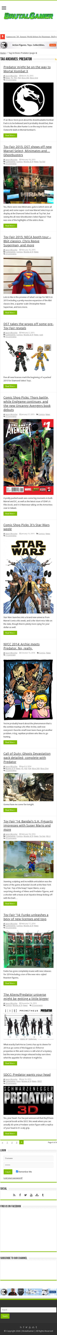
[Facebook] (19, 1195)
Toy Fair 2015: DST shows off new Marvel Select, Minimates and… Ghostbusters (27, 151)
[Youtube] (31, 1195)
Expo (18, 1081)
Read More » (10, 135)
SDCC (39, 1081)
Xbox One (34, 78)
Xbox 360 (25, 78)
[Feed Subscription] (56, 59)
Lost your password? (13, 1178)
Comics (19, 162)
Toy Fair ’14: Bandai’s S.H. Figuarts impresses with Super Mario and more (28, 825)
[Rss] (14, 1195)
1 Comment (11, 655)
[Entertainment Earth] (28, 45)
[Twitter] (25, 1195)
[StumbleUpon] (37, 1195)
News (8, 78)
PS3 (15, 78)
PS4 (19, 78)
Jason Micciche (11, 76)
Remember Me (25, 1172)
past (41, 335)
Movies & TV (28, 162)
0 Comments (11, 80)
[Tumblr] (42, 1195)
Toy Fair (42, 162)
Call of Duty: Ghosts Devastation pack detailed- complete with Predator (27, 758)
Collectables (11, 162)
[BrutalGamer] (28, 15)
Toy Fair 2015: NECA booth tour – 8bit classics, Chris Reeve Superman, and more (27, 241)
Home (3, 53)
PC (12, 78)
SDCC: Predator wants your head (27, 1075)
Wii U (48, 836)
